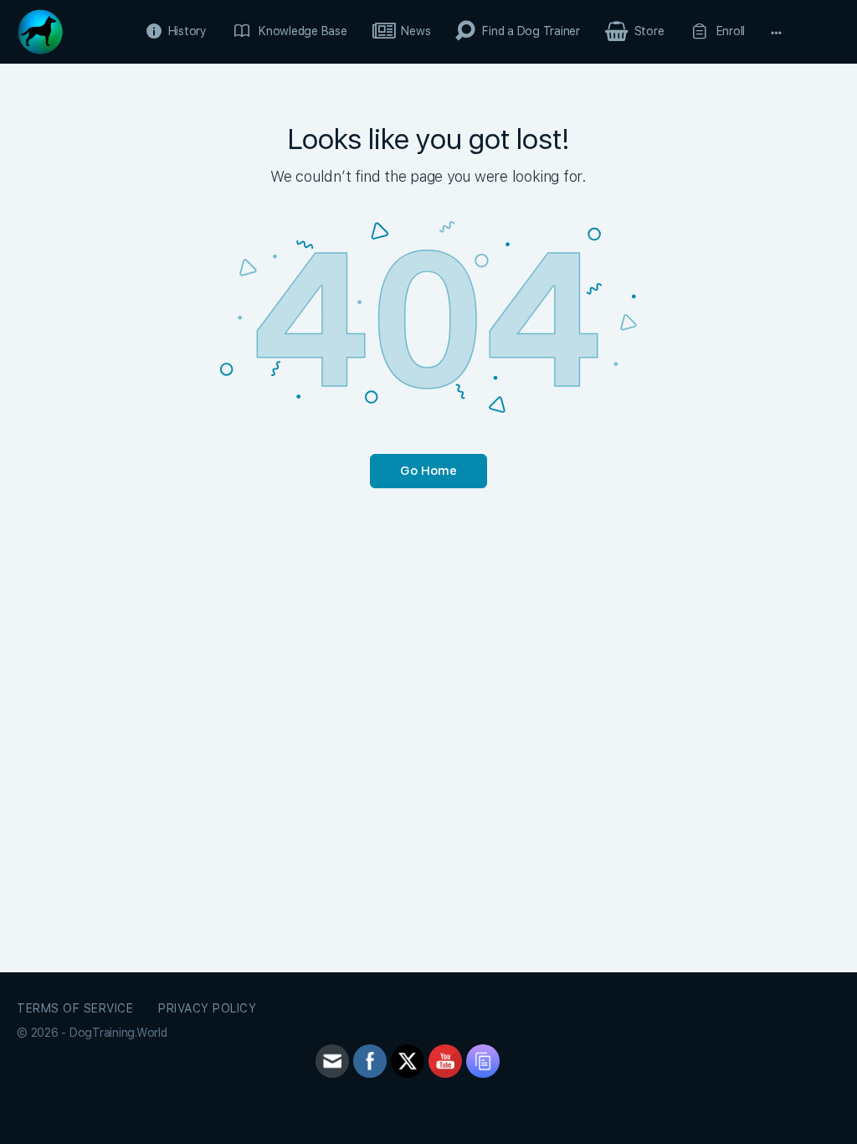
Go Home (428, 470)
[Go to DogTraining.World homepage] (40, 30)
